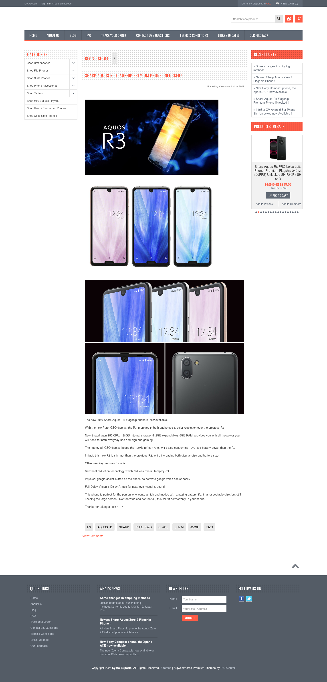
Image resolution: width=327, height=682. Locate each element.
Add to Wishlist (262, 204)
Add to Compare (289, 204)
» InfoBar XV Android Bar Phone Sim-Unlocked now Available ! (274, 111)
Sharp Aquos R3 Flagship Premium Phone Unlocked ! (133, 75)
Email (173, 608)
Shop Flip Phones (37, 70)
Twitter (249, 599)
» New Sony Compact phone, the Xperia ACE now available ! (274, 90)
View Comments (92, 536)
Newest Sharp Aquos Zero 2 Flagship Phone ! (125, 621)
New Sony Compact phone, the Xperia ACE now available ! (126, 643)
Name (173, 598)
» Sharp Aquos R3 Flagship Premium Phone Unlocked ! (271, 100)
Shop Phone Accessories (42, 85)
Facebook (241, 599)
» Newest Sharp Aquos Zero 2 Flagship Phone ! (272, 79)
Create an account (62, 3)
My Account (30, 3)
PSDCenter (228, 668)
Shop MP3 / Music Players (43, 100)
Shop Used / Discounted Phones (46, 108)
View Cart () (289, 3)
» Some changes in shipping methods (271, 68)
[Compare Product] (289, 19)
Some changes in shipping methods (125, 598)
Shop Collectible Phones (42, 115)
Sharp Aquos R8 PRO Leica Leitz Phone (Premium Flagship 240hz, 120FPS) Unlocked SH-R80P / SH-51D (275, 172)
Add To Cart (277, 195)
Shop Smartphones (38, 63)
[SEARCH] (279, 19)
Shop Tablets (35, 93)
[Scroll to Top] (296, 567)
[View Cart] (299, 19)
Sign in (44, 3)
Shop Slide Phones (38, 78)
